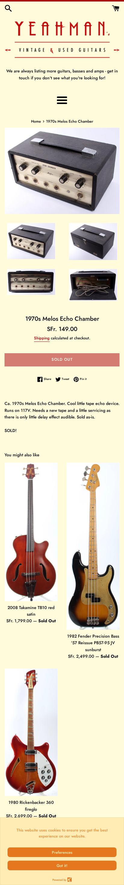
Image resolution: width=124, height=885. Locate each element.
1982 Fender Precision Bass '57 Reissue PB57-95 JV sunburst (93, 643)
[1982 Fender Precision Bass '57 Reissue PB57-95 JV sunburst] (93, 546)
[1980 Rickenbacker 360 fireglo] (31, 732)
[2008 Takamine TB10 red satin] (31, 532)
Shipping (42, 338)
